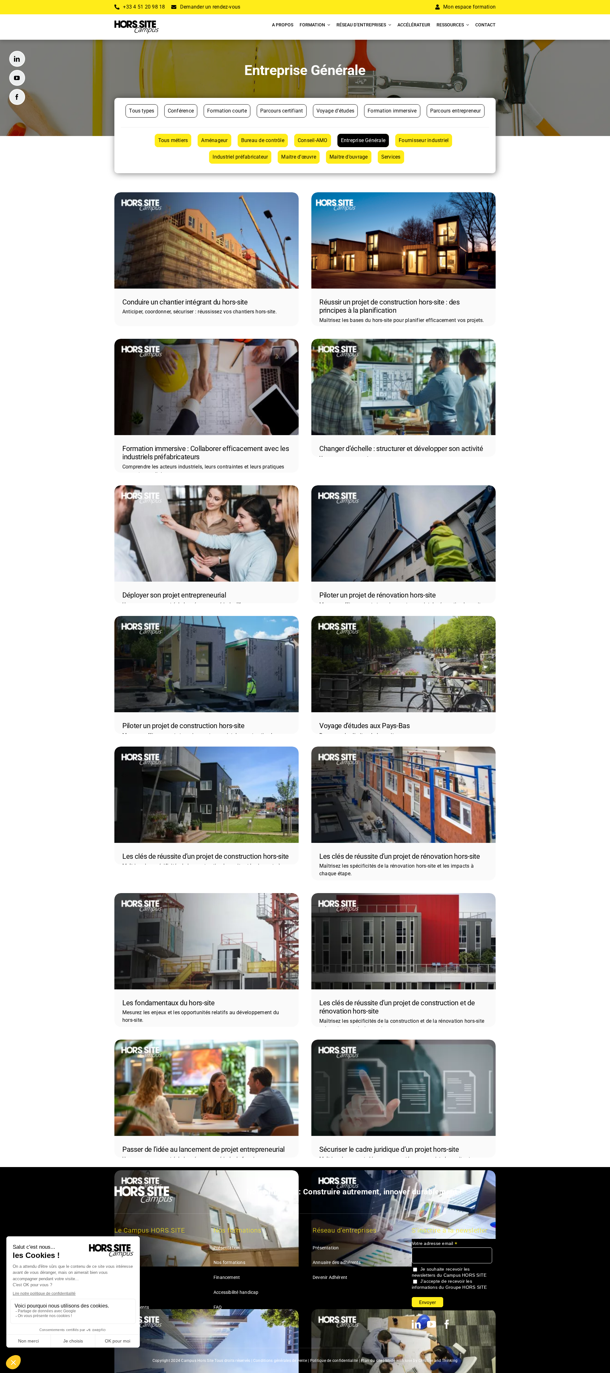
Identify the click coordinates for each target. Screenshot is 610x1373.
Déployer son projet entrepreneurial (174, 595)
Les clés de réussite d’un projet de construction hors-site (205, 856)
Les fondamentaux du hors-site (168, 1003)
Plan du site (371, 1360)
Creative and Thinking (438, 1360)
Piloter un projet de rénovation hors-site (377, 595)
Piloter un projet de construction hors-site (183, 726)
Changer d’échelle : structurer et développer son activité (401, 449)
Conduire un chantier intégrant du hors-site (185, 302)
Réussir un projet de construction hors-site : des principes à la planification (389, 306)
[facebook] (17, 97)
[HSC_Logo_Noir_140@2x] (136, 23)
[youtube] (17, 78)
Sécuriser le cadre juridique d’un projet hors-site (389, 1149)
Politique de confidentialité (334, 1360)
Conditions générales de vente (280, 1360)
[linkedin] (17, 59)
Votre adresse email (434, 1243)
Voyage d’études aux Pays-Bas (364, 726)
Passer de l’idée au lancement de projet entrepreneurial (203, 1149)
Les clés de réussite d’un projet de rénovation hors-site (399, 856)
